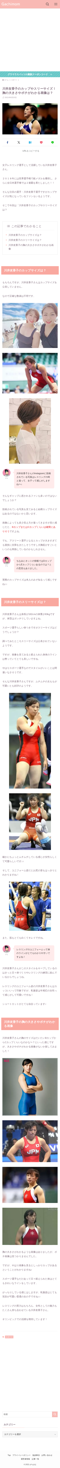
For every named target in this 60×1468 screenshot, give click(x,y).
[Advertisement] (30, 40)
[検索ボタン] (47, 4)
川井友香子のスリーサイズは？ (25, 240)
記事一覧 (35, 1459)
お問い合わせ (46, 1455)
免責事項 (36, 1455)
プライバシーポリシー (21, 1455)
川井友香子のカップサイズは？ (25, 235)
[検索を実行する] (55, 1414)
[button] (7, 142)
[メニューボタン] (56, 4)
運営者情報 (25, 1459)
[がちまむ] (11, 4)
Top (9, 1455)
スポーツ (9, 1337)
